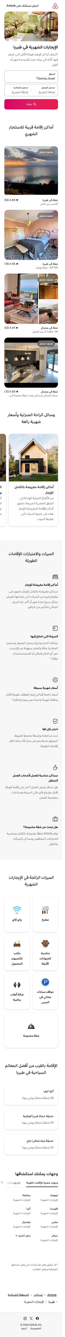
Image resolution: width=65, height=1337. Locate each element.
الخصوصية (35, 1328)
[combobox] (31, 78)
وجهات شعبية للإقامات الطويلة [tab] (42, 1182)
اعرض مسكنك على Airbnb (22, 6)
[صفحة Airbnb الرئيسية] (55, 6)
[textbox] (44, 92)
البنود (24, 1328)
